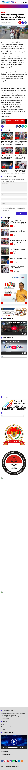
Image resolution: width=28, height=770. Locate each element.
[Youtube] (8, 761)
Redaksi (3, 22)
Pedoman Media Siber (7, 727)
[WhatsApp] (25, 126)
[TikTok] (16, 761)
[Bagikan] (25, 22)
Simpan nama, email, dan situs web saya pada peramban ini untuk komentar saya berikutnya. (14, 208)
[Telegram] (22, 126)
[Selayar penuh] (25, 334)
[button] (21, 2)
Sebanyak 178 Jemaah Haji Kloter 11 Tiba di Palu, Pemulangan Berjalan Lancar (21, 172)
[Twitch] (10, 761)
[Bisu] (22, 334)
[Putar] (3, 334)
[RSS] (22, 761)
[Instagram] (5, 761)
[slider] (13, 747)
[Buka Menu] (23, 2)
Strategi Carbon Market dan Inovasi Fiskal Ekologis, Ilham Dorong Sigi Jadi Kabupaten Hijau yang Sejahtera (21, 157)
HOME (2, 724)
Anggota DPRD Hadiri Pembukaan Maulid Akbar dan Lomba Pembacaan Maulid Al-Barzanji (7, 143)
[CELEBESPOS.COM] (8, 2)
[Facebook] (17, 126)
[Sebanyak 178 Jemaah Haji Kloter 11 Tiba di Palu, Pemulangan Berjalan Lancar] (21, 165)
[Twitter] (19, 126)
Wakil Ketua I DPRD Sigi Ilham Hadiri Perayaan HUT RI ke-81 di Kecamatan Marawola (21, 143)
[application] (14, 328)
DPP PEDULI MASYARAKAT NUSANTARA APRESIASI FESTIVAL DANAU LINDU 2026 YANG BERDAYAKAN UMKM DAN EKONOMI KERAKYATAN (7, 172)
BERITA (3, 12)
